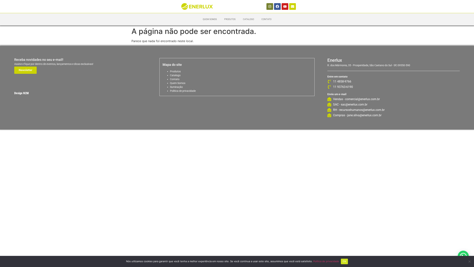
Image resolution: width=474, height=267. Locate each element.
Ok (344, 261)
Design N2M (21, 93)
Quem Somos (210, 19)
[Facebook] (277, 6)
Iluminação (176, 86)
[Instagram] (269, 6)
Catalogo (248, 19)
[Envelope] (292, 6)
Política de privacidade (183, 90)
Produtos (230, 19)
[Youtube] (285, 6)
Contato (266, 19)
